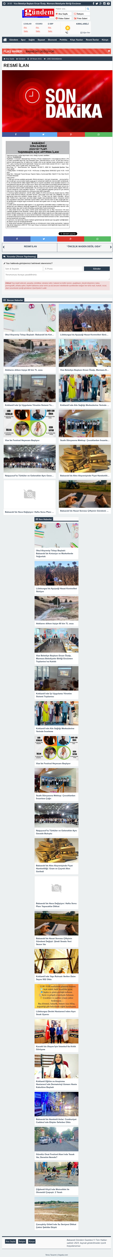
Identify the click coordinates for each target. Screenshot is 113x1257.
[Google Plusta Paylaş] (71, 134)
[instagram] (104, 3)
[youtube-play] (108, 3)
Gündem (13, 40)
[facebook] (93, 3)
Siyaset (41, 40)
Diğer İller (86, 33)
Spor (23, 40)
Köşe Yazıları (76, 40)
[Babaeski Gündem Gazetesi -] (38, 13)
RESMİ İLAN (30, 246)
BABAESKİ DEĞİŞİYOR (40, 51)
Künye (105, 40)
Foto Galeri (82, 19)
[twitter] (97, 3)
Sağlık (32, 40)
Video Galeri (64, 19)
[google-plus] (100, 3)
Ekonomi (52, 40)
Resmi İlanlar (92, 40)
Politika (63, 40)
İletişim (80, 14)
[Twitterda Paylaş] (43, 134)
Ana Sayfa (63, 14)
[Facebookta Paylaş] (15, 134)
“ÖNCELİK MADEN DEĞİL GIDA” (84, 246)
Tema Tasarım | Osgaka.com (56, 1255)
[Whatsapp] (99, 134)
